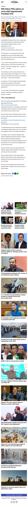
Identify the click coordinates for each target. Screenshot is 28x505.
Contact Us (8, 495)
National (3, 6)
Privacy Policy (19, 495)
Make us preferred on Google (8, 175)
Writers (13, 495)
